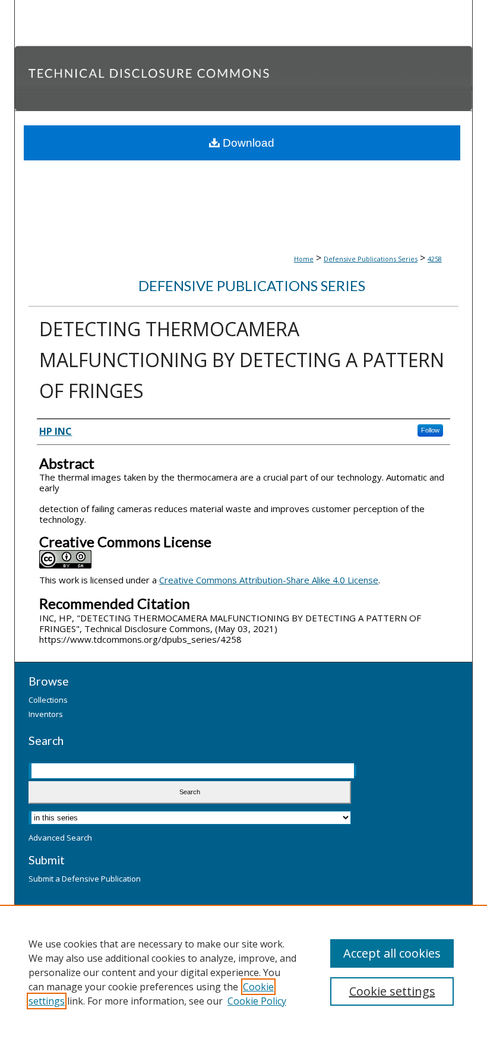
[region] (243, 972)
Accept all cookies (392, 953)
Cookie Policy (256, 1001)
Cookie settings (392, 991)
